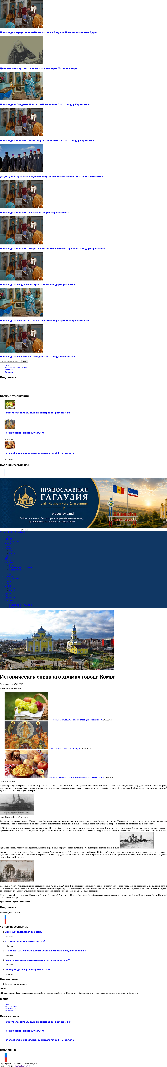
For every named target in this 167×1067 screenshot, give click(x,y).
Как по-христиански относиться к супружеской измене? (37, 960)
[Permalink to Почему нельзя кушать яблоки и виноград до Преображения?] (26, 720)
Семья (8, 558)
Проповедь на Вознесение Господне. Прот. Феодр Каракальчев (37, 356)
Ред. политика (11, 1006)
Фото (12, 551)
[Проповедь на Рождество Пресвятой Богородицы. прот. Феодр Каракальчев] (21, 316)
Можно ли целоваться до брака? (23, 931)
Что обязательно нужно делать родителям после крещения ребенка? (45, 950)
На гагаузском (12, 541)
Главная (8, 536)
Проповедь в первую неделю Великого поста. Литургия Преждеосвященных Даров (48, 32)
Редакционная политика (16, 368)
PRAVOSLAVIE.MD (22, 1066)
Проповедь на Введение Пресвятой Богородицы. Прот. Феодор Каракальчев (45, 104)
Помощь (8, 546)
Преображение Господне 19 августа (24, 432)
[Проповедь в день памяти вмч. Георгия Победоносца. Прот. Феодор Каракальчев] (21, 136)
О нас (7, 365)
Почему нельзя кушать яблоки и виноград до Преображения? (38, 412)
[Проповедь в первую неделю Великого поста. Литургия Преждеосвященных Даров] (21, 28)
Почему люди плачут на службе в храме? (28, 969)
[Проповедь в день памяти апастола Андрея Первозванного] (21, 208)
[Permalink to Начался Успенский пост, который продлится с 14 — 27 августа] (26, 777)
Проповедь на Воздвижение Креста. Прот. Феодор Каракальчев (38, 284)
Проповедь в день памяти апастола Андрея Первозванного (34, 212)
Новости (9, 539)
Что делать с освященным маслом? (25, 941)
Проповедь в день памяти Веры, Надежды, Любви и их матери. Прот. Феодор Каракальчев (52, 248)
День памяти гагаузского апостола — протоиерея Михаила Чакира (38, 68)
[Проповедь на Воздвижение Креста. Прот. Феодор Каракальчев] (21, 280)
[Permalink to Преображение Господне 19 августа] (26, 749)
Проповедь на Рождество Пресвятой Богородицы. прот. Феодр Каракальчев (45, 320)
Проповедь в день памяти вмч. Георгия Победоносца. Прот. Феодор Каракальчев (47, 140)
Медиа (8, 548)
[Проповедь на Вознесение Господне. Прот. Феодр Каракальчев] (21, 352)
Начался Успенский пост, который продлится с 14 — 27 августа (39, 453)
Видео (12, 553)
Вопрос (8, 543)
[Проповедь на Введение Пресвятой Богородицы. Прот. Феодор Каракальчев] (21, 100)
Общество (10, 560)
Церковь (9, 555)
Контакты (9, 372)
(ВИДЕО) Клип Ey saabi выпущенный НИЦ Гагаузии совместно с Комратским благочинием (51, 176)
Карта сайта (10, 370)
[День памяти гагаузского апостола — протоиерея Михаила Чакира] (21, 64)
